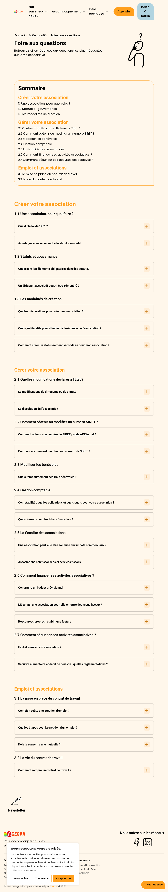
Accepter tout (63, 878)
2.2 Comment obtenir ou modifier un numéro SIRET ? (56, 133)
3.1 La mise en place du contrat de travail (47, 174)
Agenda (123, 11)
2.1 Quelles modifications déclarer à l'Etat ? (49, 128)
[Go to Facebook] (136, 843)
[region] (43, 864)
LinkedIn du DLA (86, 869)
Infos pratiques (96, 11)
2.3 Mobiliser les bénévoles (37, 139)
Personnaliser (21, 878)
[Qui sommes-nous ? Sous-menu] (46, 11)
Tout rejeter (42, 878)
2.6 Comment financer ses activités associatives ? (55, 154)
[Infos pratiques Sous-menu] (106, 11)
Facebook (82, 873)
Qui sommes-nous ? (36, 11)
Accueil (19, 35)
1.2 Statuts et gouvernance (37, 109)
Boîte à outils (145, 11)
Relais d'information (88, 865)
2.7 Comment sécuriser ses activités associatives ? (55, 160)
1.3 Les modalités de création (39, 114)
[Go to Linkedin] (147, 843)
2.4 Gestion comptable (35, 144)
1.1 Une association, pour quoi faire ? (44, 103)
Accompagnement (66, 11)
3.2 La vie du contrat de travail (40, 179)
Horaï (53, 886)
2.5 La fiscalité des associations (41, 149)
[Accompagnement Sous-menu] (83, 11)
